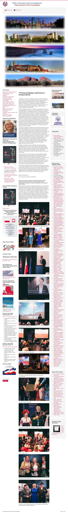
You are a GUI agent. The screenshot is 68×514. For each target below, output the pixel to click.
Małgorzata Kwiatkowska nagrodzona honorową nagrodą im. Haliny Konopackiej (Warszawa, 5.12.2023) (58, 230)
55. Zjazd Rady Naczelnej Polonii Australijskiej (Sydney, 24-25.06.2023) (59, 243)
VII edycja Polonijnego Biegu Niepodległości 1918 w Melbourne (59, 225)
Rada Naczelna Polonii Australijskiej (10, 92)
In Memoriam (5, 111)
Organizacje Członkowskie (8, 93)
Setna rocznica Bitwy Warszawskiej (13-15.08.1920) (58, 386)
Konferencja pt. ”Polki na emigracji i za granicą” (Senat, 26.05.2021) (58, 348)
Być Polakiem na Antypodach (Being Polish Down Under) (10, 260)
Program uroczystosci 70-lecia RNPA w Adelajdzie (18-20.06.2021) (59, 337)
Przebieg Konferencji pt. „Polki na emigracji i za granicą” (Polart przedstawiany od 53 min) (58, 343)
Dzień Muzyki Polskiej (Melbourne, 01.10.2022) (58, 293)
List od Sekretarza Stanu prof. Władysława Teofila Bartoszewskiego (58, 179)
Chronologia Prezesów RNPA (8, 96)
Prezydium (5, 95)
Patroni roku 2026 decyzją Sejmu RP (10, 316)
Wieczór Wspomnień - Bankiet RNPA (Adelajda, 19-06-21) (58, 330)
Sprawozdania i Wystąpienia (8, 104)
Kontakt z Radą (6, 94)
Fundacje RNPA (6, 100)
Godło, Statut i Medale (7, 98)
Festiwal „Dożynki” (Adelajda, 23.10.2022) (58, 270)
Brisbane (6, 172)
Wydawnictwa (8, 311)
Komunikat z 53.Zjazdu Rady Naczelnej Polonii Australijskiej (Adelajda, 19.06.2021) (58, 325)
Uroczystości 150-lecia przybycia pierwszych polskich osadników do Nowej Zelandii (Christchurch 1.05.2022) (58, 317)
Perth (9, 172)
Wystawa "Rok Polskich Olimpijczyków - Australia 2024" (10, 167)
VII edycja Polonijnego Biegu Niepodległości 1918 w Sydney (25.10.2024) (59, 218)
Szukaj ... (5, 380)
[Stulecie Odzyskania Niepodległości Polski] (8, 289)
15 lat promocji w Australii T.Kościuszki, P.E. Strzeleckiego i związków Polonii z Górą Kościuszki (59, 378)
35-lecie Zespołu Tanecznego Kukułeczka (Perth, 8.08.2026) (58, 136)
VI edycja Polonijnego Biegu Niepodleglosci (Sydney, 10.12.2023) (58, 235)
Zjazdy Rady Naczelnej (7, 110)
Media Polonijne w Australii (8, 108)
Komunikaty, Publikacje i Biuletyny (9, 105)
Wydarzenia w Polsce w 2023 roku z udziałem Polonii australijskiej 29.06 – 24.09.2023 (59, 239)
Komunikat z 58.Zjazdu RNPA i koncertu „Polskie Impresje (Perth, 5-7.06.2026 (58, 168)
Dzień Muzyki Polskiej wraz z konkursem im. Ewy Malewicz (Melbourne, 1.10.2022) (59, 280)
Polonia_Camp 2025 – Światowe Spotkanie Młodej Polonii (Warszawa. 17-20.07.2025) (59, 186)
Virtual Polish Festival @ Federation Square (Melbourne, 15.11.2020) (58, 382)
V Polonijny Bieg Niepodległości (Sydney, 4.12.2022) (58, 251)
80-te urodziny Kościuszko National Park (59, 374)
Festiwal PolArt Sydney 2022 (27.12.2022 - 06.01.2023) (58, 247)
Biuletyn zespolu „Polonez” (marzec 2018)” (59, 414)
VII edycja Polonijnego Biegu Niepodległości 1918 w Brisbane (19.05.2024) (59, 222)
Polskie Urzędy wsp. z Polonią (8, 102)
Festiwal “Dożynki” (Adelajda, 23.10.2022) (58, 299)
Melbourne (15, 171)
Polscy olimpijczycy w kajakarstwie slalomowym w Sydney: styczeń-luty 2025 (58, 210)
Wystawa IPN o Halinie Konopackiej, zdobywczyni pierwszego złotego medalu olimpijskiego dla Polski (9, 180)
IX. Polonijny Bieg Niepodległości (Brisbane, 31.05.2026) (58, 173)
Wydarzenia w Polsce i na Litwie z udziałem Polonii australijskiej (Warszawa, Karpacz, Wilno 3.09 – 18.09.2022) (59, 286)
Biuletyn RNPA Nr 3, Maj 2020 (58, 389)
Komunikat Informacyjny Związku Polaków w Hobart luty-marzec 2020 (58, 392)
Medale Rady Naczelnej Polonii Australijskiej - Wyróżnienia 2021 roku (58, 321)
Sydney (12, 172)
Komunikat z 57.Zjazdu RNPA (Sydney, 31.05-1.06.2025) (58, 191)
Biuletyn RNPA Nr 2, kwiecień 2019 (57, 404)
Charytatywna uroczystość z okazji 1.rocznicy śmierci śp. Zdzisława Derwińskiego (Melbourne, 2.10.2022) (59, 275)
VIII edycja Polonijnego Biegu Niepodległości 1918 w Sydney (59, 182)
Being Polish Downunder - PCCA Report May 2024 (9, 278)
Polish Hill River (6, 106)
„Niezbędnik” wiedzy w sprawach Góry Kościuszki (10, 113)
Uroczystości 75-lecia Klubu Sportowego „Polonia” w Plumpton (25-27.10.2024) (10, 175)
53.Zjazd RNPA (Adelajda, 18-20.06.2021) (59, 340)
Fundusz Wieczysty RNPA (8, 101)
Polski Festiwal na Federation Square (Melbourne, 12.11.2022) (58, 296)
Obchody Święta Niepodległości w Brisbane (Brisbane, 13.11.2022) (59, 259)
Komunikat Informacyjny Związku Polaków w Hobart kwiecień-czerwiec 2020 (58, 396)
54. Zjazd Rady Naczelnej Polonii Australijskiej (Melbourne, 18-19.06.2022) (59, 311)
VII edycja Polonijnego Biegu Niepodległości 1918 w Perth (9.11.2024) (59, 215)
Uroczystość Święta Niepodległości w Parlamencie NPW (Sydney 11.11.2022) (58, 263)
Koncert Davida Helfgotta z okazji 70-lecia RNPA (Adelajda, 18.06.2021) (58, 333)
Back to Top (63, 511)
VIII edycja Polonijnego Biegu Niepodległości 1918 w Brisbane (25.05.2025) (59, 194)
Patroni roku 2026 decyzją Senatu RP (10, 346)
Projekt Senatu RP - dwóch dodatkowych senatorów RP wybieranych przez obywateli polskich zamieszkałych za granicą (59, 409)
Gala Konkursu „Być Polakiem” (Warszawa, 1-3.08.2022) (58, 290)
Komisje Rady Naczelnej (7, 99)
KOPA (4, 107)
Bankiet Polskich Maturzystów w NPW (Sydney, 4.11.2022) (58, 267)
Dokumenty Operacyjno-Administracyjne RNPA (7, 115)
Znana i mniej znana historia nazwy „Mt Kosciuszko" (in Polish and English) (58, 401)
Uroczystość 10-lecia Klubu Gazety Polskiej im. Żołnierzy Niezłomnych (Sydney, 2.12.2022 (59, 255)
